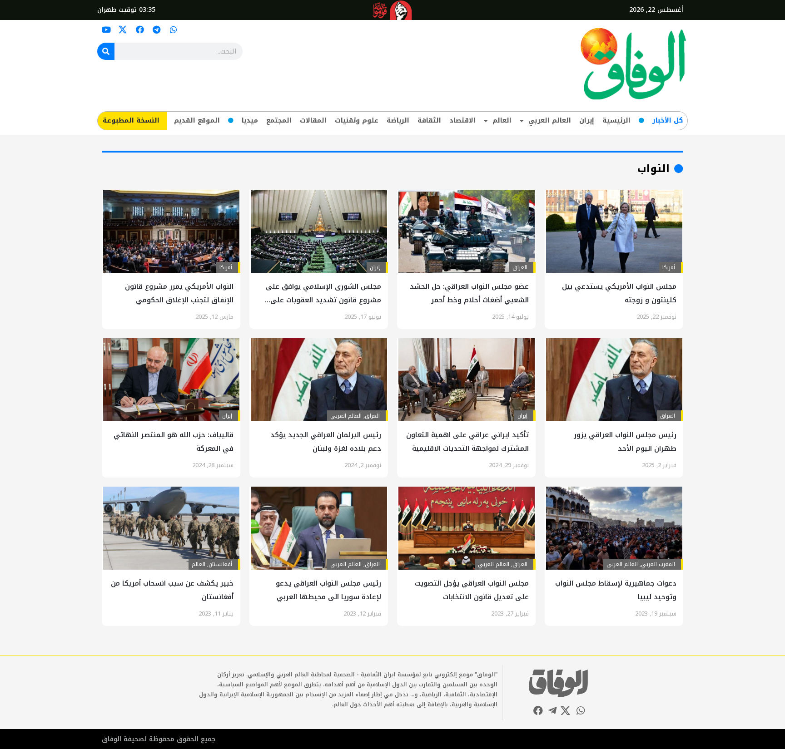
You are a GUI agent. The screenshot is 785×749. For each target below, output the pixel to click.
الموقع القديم (197, 120)
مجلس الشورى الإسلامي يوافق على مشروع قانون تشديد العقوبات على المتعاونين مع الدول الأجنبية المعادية (322, 300)
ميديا (250, 120)
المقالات (313, 120)
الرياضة (398, 120)
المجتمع (279, 120)
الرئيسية (616, 120)
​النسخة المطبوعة (131, 120)
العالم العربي (549, 120)
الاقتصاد (462, 120)
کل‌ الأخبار (667, 120)
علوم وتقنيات (356, 120)
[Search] (105, 51)
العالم (502, 120)
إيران (586, 120)
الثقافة (429, 120)
